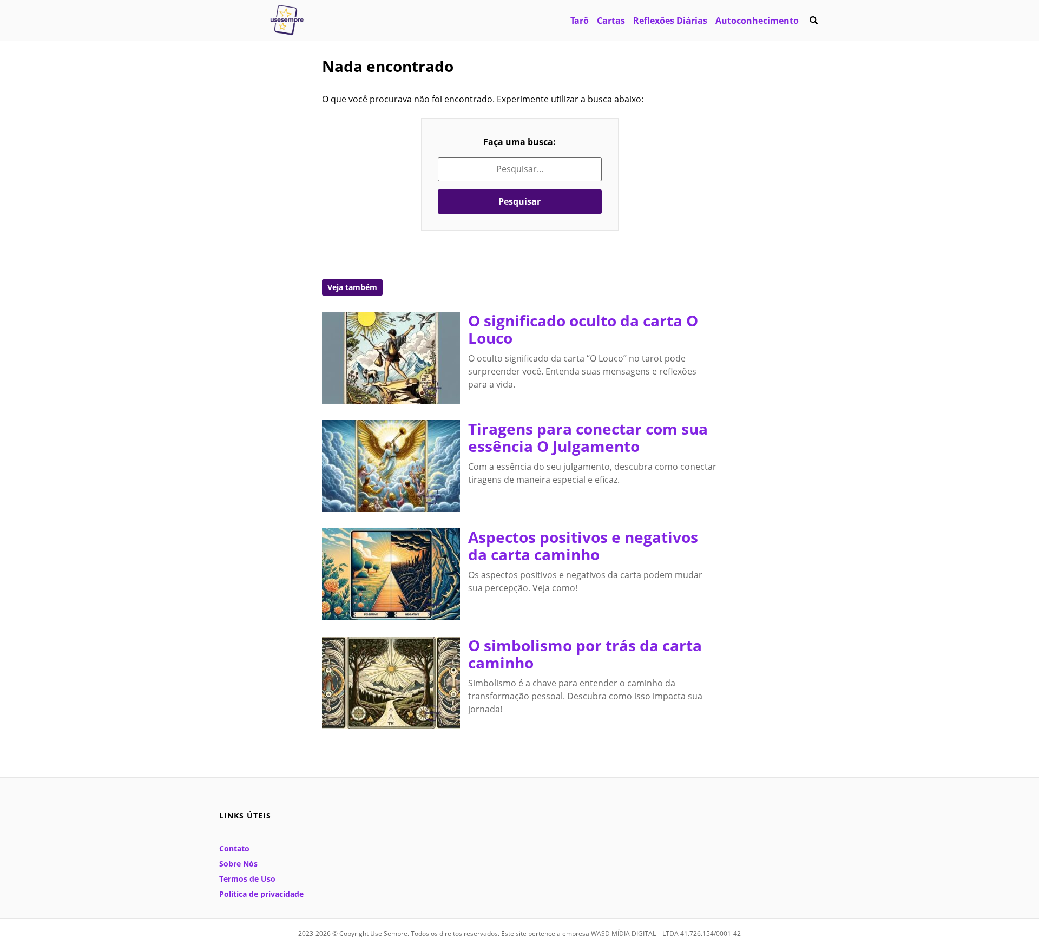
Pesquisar (519, 201)
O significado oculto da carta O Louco (583, 329)
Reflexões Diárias (670, 21)
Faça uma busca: (519, 142)
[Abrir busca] (813, 20)
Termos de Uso (247, 879)
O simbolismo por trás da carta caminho (585, 654)
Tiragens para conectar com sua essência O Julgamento (588, 437)
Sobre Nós (238, 863)
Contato (234, 848)
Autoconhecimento (757, 21)
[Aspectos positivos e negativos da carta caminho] (391, 574)
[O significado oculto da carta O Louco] (391, 358)
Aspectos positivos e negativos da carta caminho (583, 546)
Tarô (579, 21)
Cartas (611, 21)
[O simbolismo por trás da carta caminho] (391, 683)
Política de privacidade (261, 894)
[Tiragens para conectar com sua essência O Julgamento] (391, 466)
